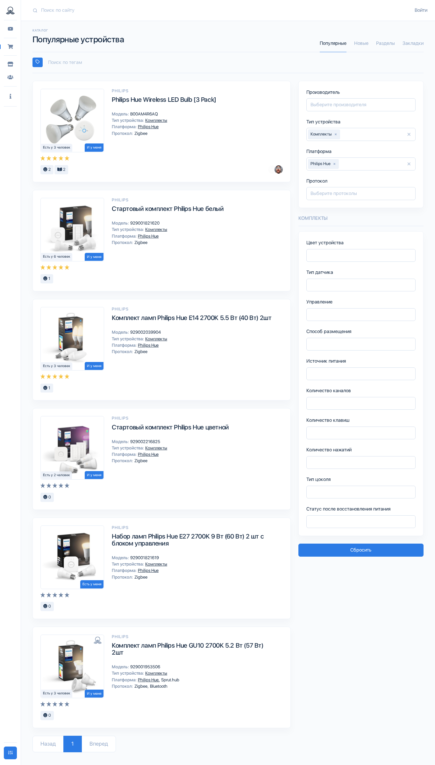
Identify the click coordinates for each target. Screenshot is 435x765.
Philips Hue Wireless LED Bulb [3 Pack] (164, 99)
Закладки (413, 43)
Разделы (385, 43)
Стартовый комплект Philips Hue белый (168, 208)
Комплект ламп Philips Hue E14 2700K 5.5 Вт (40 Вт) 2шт (191, 318)
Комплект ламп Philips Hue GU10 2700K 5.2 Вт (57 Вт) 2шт (187, 649)
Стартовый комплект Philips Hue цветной (170, 427)
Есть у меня (91, 584)
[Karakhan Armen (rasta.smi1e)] (279, 169)
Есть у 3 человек (56, 147)
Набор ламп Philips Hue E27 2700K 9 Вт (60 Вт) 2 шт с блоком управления (188, 539)
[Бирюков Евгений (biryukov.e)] (272, 169)
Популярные (333, 43)
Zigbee (140, 133)
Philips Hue (148, 126)
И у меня (94, 147)
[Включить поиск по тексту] (37, 62)
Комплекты (155, 120)
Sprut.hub (169, 679)
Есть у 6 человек (56, 256)
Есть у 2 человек (56, 475)
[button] (10, 96)
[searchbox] (231, 62)
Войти (421, 10)
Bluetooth (158, 686)
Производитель (323, 92)
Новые (361, 43)
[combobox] (228, 62)
